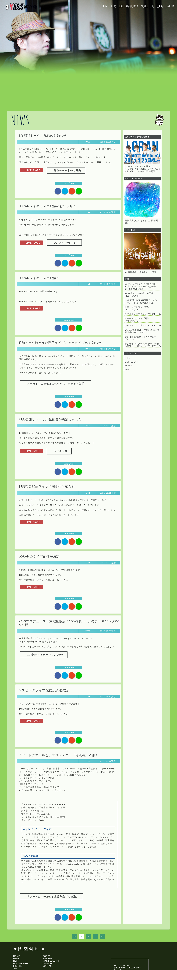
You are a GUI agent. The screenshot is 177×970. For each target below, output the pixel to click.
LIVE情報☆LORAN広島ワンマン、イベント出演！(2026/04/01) (142, 301)
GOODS (160, 6)
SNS (152, 6)
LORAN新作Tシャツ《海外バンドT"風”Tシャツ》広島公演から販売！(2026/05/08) (141, 286)
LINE (31, 949)
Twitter (15, 949)
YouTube (36, 949)
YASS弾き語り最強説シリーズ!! (140, 272)
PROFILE (144, 6)
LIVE (121, 6)
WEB (127, 369)
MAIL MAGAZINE (51, 961)
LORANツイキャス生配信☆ (39, 278)
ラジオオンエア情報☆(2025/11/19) (143, 314)
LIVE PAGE (32, 242)
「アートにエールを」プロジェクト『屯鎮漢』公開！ (58, 755)
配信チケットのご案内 (67, 170)
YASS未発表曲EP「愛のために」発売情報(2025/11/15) (142, 331)
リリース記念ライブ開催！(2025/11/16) (138, 319)
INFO (127, 358)
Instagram (25, 949)
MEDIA (128, 365)
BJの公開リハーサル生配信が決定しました (50, 419)
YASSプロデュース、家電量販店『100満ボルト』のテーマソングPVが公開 (69, 623)
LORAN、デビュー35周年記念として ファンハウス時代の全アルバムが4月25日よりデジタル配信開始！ (143, 168)
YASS (21, 6)
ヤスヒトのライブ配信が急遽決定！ (45, 690)
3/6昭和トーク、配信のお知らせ (43, 135)
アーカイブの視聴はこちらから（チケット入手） (56, 383)
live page (32, 170)
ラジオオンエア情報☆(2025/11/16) (143, 325)
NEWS (113, 6)
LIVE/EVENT (131, 361)
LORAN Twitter (65, 242)
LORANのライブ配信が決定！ (41, 556)
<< (75, 936)
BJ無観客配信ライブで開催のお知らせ (47, 486)
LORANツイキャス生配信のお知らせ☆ (47, 206)
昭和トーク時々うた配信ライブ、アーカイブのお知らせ (60, 342)
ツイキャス (60, 450)
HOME (105, 6)
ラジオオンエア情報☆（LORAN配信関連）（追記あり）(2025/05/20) (143, 344)
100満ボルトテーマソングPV (44, 654)
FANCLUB (170, 6)
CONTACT (48, 966)
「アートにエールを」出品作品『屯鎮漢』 (52, 896)
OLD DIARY (48, 963)
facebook (20, 949)
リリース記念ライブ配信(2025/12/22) (137, 308)
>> (102, 936)
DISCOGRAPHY (132, 6)
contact (43, 949)
